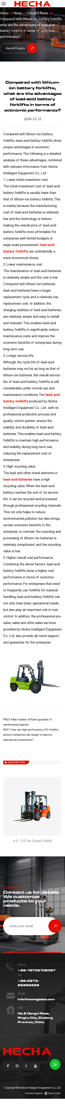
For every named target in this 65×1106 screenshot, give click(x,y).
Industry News (37, 13)
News (18, 13)
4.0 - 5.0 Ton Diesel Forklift (32, 841)
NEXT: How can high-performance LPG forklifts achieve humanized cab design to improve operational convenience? (30, 734)
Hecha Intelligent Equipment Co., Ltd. (40, 1087)
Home (4, 13)
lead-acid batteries (17, 479)
